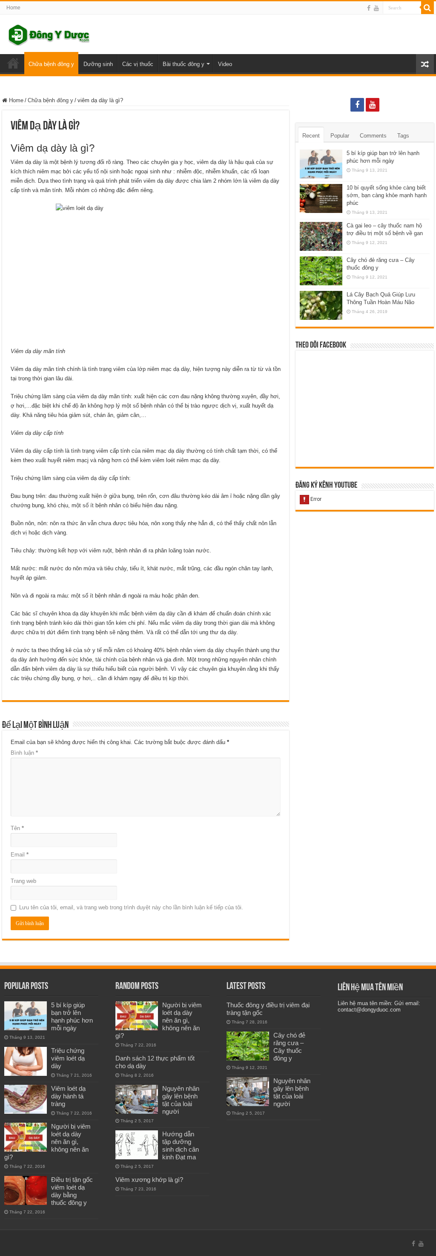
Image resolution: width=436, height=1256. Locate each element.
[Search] (427, 7)
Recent (311, 135)
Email (20, 854)
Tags (403, 135)
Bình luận (24, 753)
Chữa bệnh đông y (51, 64)
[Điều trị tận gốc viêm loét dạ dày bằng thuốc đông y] (25, 1190)
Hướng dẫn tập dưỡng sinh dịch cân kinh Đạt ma (180, 1145)
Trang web (23, 881)
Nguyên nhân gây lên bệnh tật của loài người (180, 1100)
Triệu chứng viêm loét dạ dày (68, 1058)
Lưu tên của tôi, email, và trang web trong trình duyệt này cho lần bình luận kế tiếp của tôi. (131, 907)
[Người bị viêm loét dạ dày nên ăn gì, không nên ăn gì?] (25, 1137)
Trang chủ (13, 63)
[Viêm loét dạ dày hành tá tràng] (25, 1099)
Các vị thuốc (137, 64)
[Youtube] (376, 8)
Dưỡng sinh (98, 64)
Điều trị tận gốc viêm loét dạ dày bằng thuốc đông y (72, 1191)
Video (225, 64)
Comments (373, 135)
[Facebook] (368, 8)
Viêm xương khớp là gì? (149, 1179)
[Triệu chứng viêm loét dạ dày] (25, 1061)
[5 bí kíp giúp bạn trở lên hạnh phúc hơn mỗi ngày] (25, 1015)
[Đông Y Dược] (49, 33)
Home (13, 8)
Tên (17, 828)
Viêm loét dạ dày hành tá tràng (68, 1096)
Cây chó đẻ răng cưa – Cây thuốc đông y (289, 1047)
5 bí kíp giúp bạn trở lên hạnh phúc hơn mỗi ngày (72, 1016)
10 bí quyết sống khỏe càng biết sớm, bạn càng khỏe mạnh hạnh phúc (387, 195)
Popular (339, 135)
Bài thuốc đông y (183, 64)
